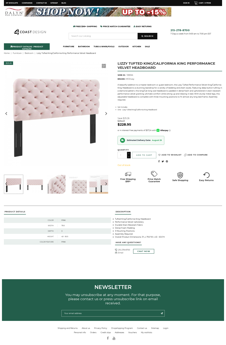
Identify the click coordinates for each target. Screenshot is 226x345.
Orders (93, 332)
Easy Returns (206, 180)
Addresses (119, 332)
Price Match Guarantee (154, 180)
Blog (63, 3)
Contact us (41, 3)
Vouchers (132, 332)
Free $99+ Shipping (86, 26)
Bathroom (84, 46)
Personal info (80, 332)
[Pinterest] (167, 161)
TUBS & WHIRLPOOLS (104, 46)
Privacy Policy (100, 328)
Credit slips (106, 332)
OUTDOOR (123, 46)
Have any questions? (128, 242)
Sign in (186, 3)
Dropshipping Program (122, 328)
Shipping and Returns (68, 328)
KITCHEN (136, 46)
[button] (202, 3)
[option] (113, 12)
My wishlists (146, 332)
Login (165, 328)
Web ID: (122, 75)
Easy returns (143, 26)
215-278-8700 (180, 30)
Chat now (143, 251)
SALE (147, 46)
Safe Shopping (180, 180)
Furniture (68, 46)
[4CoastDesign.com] (29, 31)
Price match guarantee (116, 26)
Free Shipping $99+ (128, 180)
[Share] (159, 161)
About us (86, 328)
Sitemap (54, 3)
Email (120, 253)
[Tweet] (163, 161)
